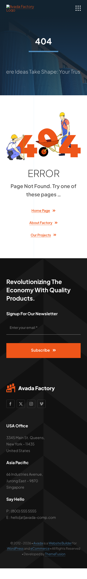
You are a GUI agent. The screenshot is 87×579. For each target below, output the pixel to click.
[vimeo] (41, 404)
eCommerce (40, 548)
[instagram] (31, 404)
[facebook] (10, 404)
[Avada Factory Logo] (24, 6)
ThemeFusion (55, 554)
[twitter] (21, 404)
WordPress (15, 548)
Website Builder (60, 543)
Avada (38, 543)
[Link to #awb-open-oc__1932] (78, 8)
